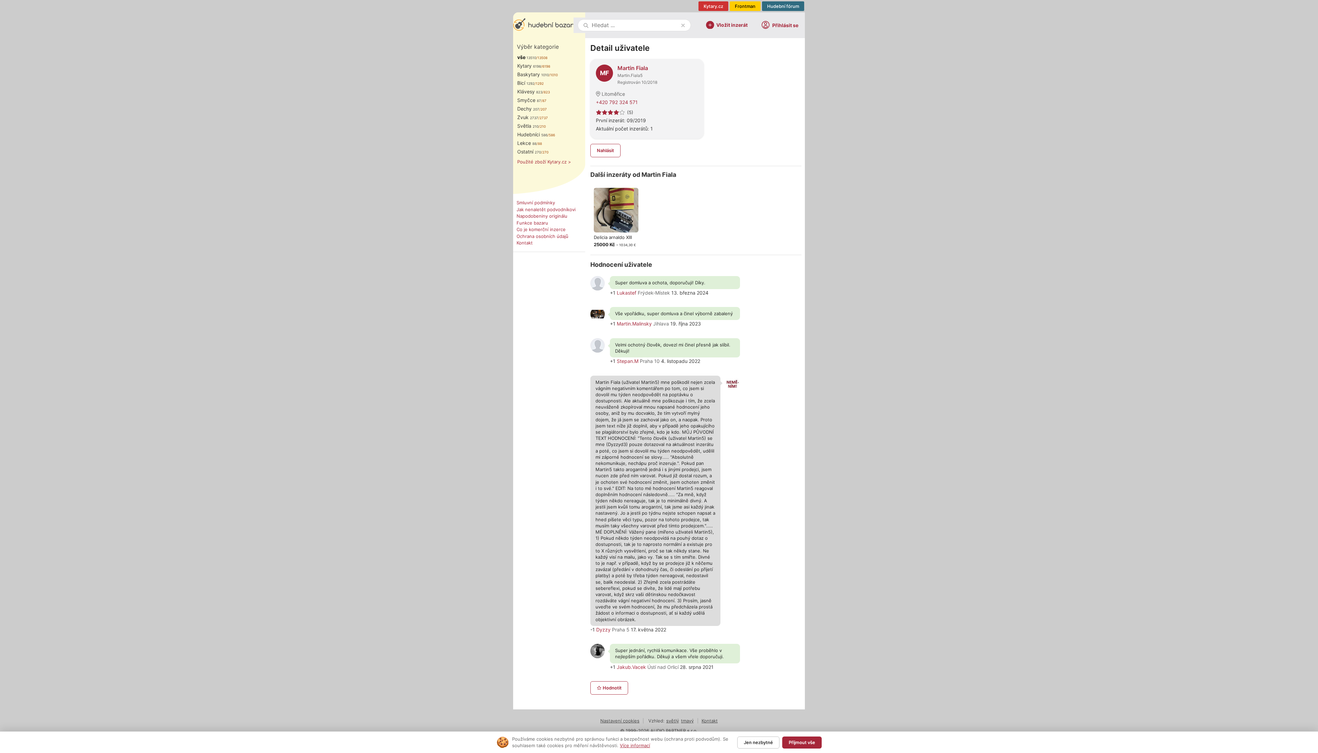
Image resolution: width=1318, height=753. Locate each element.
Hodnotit (612, 688)
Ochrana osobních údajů (542, 236)
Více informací (635, 745)
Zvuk (527, 117)
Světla (528, 126)
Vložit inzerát (732, 24)
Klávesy (529, 91)
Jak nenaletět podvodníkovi (546, 209)
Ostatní (529, 152)
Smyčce (529, 100)
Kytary (529, 66)
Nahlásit (605, 150)
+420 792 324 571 (617, 102)
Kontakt (525, 243)
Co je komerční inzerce (541, 229)
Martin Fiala (632, 68)
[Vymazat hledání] (683, 25)
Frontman (745, 6)
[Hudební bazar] (543, 25)
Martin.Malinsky (634, 324)
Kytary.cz (713, 6)
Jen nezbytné (758, 742)
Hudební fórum (783, 6)
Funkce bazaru (532, 223)
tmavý (687, 720)
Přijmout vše (802, 742)
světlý (672, 720)
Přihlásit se (785, 25)
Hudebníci (532, 134)
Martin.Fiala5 (630, 75)
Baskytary (533, 74)
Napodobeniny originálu (542, 216)
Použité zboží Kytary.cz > (544, 161)
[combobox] (635, 25)
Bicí (525, 83)
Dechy (528, 109)
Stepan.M (627, 361)
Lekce (526, 143)
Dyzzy (603, 629)
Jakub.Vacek (631, 667)
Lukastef (626, 293)
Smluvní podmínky (536, 202)
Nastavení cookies (619, 720)
